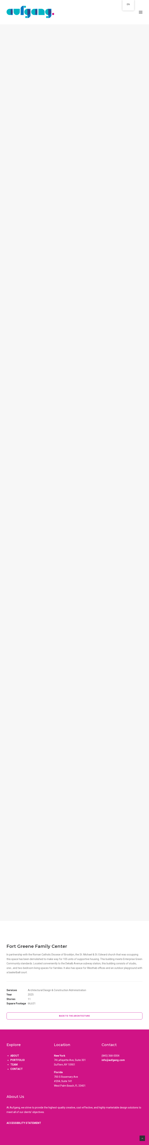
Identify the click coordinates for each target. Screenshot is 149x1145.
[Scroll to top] (142, 1138)
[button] (140, 12)
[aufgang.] (74, 12)
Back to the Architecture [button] (74, 1016)
